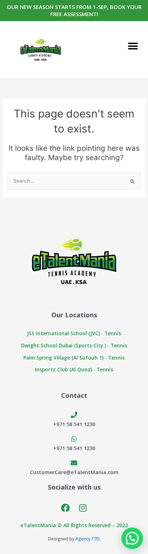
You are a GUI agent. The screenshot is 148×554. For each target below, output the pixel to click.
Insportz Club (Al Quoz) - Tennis (74, 369)
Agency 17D (87, 539)
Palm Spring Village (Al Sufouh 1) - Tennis (74, 357)
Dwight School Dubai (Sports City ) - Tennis (74, 345)
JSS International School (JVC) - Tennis (74, 333)
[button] (133, 46)
